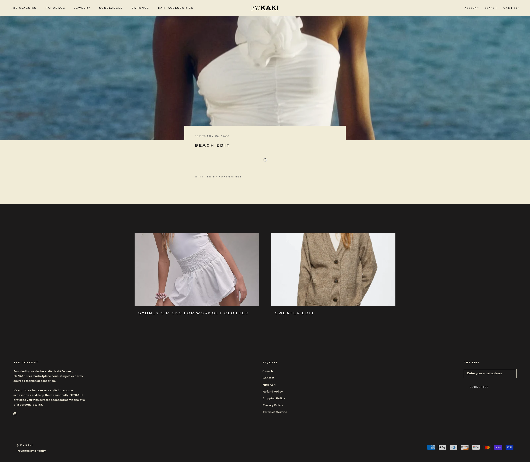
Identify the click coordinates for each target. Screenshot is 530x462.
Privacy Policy (273, 405)
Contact (268, 378)
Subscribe (479, 386)
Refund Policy (273, 391)
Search (491, 8)
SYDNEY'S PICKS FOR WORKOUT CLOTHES (193, 313)
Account (472, 8)
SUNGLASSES (111, 8)
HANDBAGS (55, 8)
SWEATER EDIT (294, 313)
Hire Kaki (269, 384)
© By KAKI (25, 445)
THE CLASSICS (23, 8)
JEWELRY (82, 8)
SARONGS (140, 8)
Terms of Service (275, 412)
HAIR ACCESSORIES (175, 8)
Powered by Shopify (31, 450)
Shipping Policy (274, 398)
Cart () (511, 8)
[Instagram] (14, 413)
